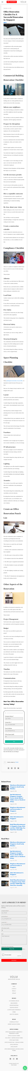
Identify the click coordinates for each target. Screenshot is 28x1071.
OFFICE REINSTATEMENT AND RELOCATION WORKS (14, 1050)
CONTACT (14, 988)
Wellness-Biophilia (14, 1005)
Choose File (11, 948)
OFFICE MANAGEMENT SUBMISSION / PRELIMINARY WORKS (14, 1032)
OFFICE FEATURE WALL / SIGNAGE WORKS (14, 1042)
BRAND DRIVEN (14, 1003)
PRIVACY (14, 990)
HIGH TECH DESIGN (14, 1014)
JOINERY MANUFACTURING (14, 1024)
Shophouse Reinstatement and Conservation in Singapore (17, 809)
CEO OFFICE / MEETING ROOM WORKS (14, 1037)
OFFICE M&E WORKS (14, 1040)
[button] (25, 1068)
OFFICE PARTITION (14, 1044)
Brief (2, 933)
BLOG (14, 986)
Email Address (8, 728)
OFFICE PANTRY (14, 1046)
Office (5, 22)
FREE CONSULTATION (11, 1)
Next (14, 741)
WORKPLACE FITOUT (14, 1021)
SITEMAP (14, 993)
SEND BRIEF (14, 960)
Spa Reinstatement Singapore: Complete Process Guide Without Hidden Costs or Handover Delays (17, 798)
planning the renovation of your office (14, 380)
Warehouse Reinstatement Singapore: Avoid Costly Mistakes (17, 787)
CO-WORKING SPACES (14, 1000)
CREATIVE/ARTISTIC (14, 1007)
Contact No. (8, 722)
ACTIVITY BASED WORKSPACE (14, 1009)
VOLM (16, 762)
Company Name (9, 716)
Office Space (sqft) (9, 734)
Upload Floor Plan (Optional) (7, 946)
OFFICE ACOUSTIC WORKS (14, 1035)
